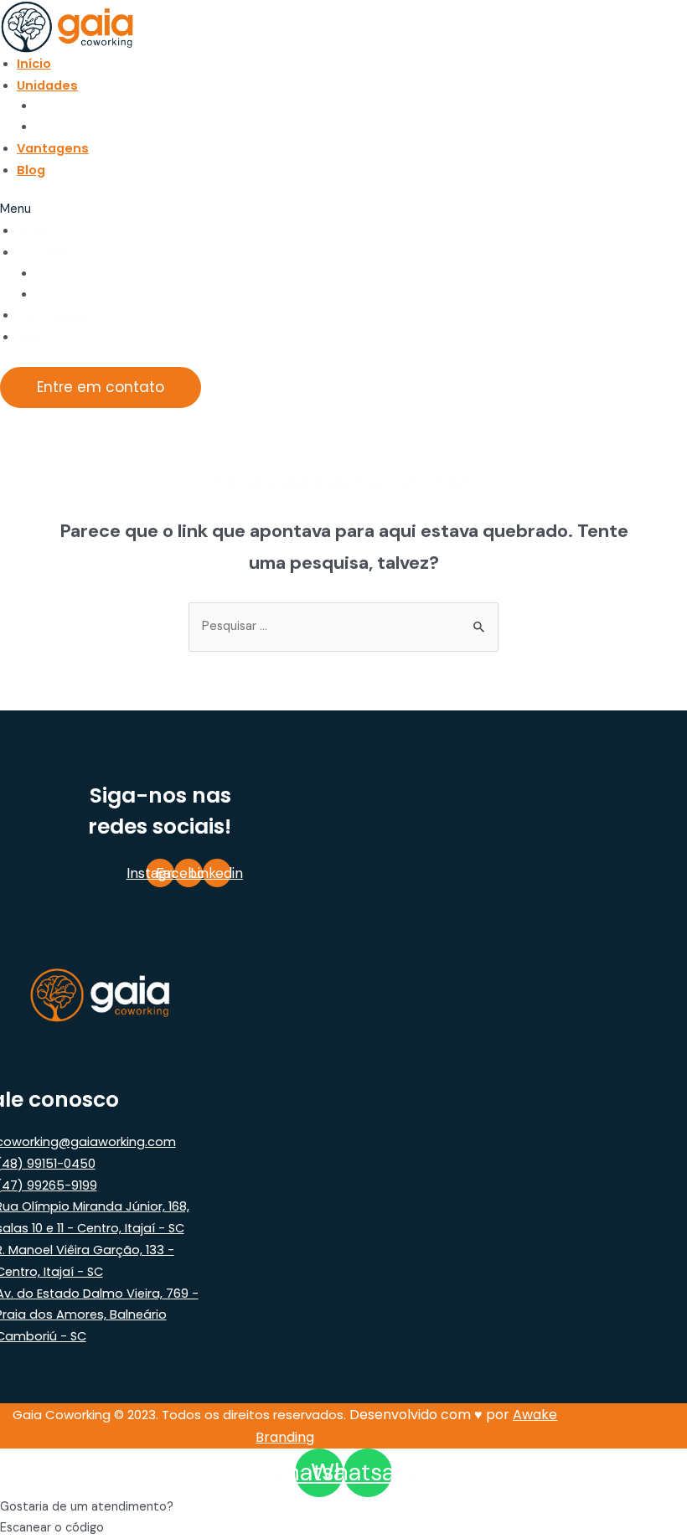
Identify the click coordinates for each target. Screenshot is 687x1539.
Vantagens (53, 148)
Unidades (47, 85)
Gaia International (85, 127)
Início (34, 63)
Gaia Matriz (67, 106)
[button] (291, 209)
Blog (31, 170)
